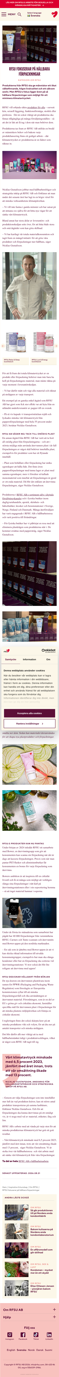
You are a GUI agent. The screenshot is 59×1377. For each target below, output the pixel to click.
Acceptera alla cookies (29, 713)
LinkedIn (49, 1339)
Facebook (23, 1339)
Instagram (10, 1339)
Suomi (48, 1350)
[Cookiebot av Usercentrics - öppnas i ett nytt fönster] (42, 651)
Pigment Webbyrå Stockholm (29, 1374)
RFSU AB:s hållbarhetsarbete (33, 1161)
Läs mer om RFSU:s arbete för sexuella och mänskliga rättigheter (29, 4)
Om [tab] (48, 659)
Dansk (39, 1350)
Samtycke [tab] (10, 659)
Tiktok (36, 1339)
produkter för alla (36, 107)
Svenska (21, 1350)
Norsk (31, 1350)
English (11, 1350)
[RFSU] (52, 14)
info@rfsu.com (37, 1365)
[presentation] (3, 346)
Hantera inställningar (27, 723)
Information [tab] (29, 659)
